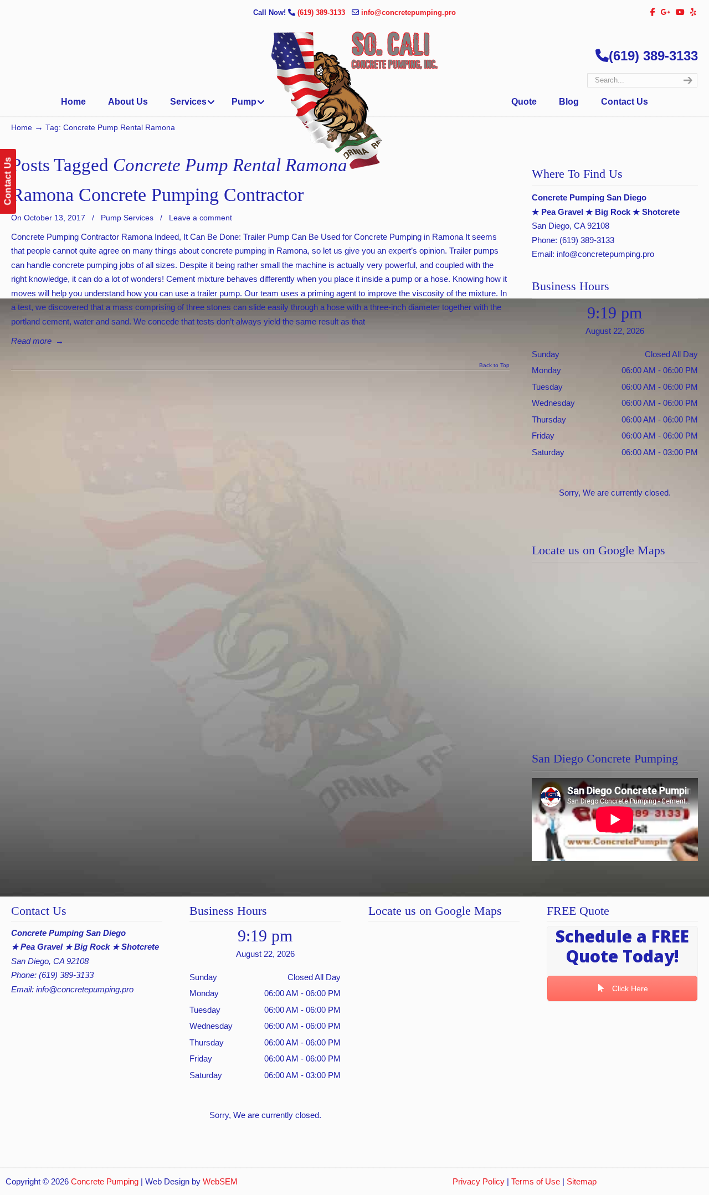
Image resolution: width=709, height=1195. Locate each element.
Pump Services (127, 217)
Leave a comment (200, 217)
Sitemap (582, 1181)
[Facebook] (653, 12)
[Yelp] (693, 12)
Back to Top (494, 365)
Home (21, 127)
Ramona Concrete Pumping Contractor (157, 194)
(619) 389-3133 (322, 12)
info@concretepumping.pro (408, 12)
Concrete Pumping (104, 1181)
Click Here (629, 988)
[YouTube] (681, 12)
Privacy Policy (479, 1181)
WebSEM (220, 1181)
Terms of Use (535, 1181)
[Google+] (665, 12)
